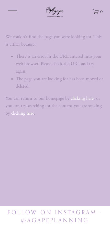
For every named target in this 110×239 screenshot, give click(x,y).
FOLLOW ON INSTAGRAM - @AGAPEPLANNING (55, 216)
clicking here (82, 98)
